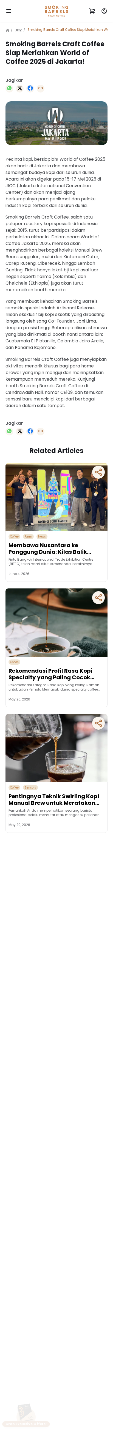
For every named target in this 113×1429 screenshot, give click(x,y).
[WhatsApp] (9, 88)
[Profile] (104, 11)
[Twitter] (20, 88)
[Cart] (92, 11)
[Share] (98, 472)
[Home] (9, 30)
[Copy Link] (40, 88)
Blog (18, 30)
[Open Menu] (8, 11)
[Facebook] (30, 88)
